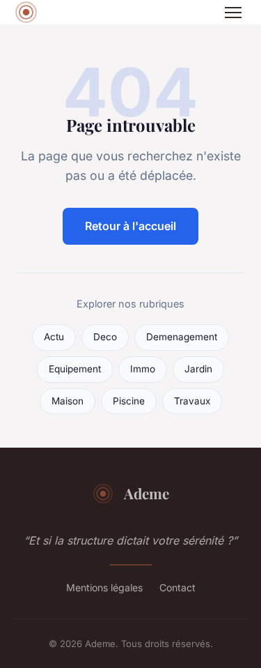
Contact (177, 587)
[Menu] (233, 12)
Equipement (75, 368)
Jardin (198, 368)
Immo (142, 368)
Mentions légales (104, 587)
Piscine (129, 401)
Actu (54, 336)
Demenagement (181, 336)
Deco (105, 336)
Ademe (146, 493)
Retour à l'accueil (130, 226)
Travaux (192, 401)
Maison (68, 401)
